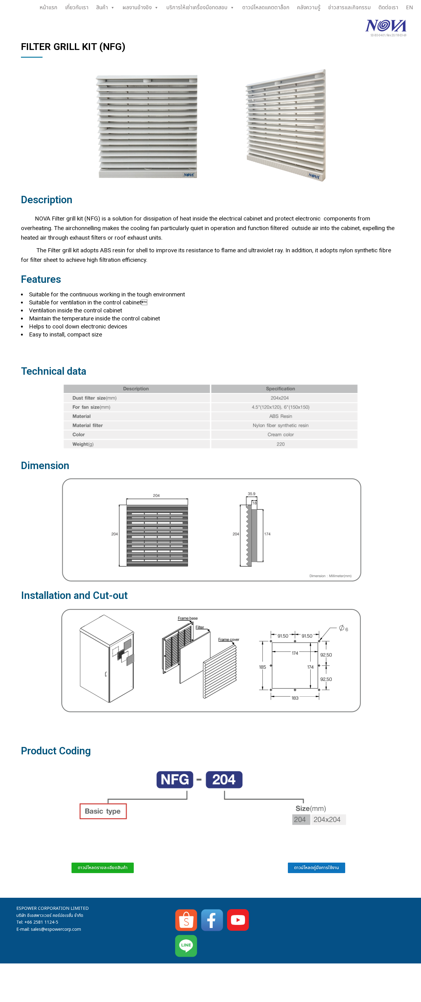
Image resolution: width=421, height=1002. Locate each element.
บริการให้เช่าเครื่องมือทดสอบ (196, 8)
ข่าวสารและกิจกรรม (349, 8)
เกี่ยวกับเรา (76, 8)
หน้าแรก (48, 8)
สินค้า (102, 8)
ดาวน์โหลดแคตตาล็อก (265, 8)
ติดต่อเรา (388, 8)
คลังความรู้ (309, 8)
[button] (316, 868)
